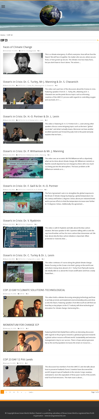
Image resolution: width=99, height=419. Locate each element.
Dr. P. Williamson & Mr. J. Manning (34, 155)
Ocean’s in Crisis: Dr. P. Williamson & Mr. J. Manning (33, 151)
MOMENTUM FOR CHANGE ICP (21, 324)
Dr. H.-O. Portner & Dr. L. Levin (33, 120)
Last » (31, 392)
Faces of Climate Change (17, 47)
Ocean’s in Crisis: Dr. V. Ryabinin (22, 220)
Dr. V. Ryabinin (28, 224)
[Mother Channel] (49, 15)
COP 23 (23, 51)
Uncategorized (31, 51)
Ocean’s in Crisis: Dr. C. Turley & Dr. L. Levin (28, 255)
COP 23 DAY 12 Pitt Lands (18, 359)
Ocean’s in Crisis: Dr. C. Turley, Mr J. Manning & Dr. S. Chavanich (40, 81)
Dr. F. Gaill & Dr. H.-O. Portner (33, 190)
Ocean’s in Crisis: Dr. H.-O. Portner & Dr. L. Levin (31, 116)
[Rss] (50, 410)
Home (3, 35)
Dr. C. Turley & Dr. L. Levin (31, 259)
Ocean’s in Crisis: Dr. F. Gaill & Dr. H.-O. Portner (30, 185)
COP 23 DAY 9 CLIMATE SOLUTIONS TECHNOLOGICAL (34, 290)
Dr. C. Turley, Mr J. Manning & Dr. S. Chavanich (38, 85)
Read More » (51, 67)
